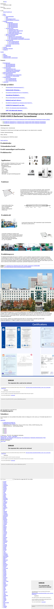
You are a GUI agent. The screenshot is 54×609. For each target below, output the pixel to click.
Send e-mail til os (4, 140)
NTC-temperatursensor (10, 35)
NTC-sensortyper (17, 437)
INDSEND (3, 420)
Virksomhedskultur (10, 16)
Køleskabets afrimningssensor (36, 437)
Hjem (4, 14)
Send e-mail (3, 441)
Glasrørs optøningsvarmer (13, 31)
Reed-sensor (8, 46)
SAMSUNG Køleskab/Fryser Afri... (15, 105)
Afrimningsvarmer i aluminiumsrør (15, 30)
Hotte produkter (4, 436)
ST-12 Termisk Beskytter (13, 42)
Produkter (5, 21)
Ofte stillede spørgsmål (8, 48)
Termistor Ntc (3, 437)
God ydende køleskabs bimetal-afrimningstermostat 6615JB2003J (17, 266)
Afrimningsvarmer (9, 28)
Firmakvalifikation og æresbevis (12, 20)
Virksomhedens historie (11, 18)
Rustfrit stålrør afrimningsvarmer (15, 33)
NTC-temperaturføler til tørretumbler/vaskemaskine (19, 39)
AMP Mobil (14, 436)
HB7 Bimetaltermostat (13, 27)
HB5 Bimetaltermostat (13, 24)
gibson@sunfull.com (7, 11)
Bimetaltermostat (9, 22)
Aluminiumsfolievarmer (13, 29)
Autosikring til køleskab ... (13, 95)
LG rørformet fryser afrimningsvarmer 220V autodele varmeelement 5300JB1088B (22, 265)
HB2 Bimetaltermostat (13, 23)
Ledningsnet (8, 45)
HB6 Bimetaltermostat (13, 26)
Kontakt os (5, 49)
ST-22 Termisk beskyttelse (13, 43)
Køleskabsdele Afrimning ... (13, 90)
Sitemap (9, 436)
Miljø (7, 17)
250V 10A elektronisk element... (14, 110)
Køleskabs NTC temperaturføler (15, 36)
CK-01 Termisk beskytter (13, 41)
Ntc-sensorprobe (10, 437)
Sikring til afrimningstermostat (12, 34)
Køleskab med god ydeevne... (14, 100)
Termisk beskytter (9, 40)
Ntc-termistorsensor (26, 437)
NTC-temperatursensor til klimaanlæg (16, 37)
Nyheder (5, 47)
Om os (4, 15)
